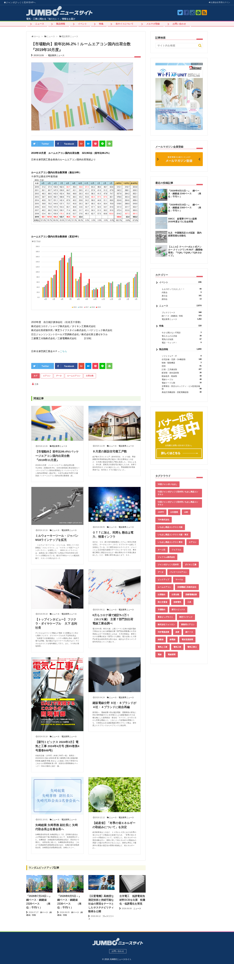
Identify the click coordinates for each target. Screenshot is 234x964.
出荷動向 (161, 594)
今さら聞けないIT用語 (182, 332)
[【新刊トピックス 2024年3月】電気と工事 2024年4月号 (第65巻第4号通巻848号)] (57, 694)
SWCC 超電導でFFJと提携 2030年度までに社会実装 (183, 220)
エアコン (47, 376)
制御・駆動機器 (182, 363)
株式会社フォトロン (166, 624)
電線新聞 (171, 654)
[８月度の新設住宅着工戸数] (115, 423)
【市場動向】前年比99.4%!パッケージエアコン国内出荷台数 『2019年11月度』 (57, 456)
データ (59, 376)
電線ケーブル (182, 379)
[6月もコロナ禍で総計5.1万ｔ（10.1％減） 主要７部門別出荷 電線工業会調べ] (115, 586)
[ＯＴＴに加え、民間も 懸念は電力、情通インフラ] (115, 504)
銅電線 (172, 639)
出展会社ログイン (220, 2)
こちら (63, 351)
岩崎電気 (177, 602)
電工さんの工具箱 (182, 336)
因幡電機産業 (191, 594)
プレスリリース (182, 312)
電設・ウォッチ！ (182, 342)
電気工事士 (192, 647)
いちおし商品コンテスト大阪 (170, 527)
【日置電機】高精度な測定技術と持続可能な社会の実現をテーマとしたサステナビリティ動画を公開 (101, 904)
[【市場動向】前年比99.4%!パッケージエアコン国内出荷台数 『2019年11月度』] (57, 423)
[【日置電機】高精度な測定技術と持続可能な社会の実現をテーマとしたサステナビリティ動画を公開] (101, 882)
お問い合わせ (179, 23)
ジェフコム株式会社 (166, 557)
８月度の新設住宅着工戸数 (109, 451)
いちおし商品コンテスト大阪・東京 (173, 534)
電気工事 (177, 647)
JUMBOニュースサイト (120, 959)
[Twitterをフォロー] (180, 12)
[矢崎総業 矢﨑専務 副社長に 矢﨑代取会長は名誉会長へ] (57, 795)
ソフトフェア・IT (182, 356)
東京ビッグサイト (165, 617)
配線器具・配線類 (182, 376)
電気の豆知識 (182, 339)
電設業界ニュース (56, 55)
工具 (189, 602)
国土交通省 (162, 602)
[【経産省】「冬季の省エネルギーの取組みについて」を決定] (115, 794)
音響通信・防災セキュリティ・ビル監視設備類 (182, 387)
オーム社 (161, 549)
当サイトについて (124, 23)
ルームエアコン (74, 376)
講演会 (182, 299)
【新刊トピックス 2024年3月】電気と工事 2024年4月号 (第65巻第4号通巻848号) (57, 746)
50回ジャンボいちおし (167, 484)
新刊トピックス (178, 609)
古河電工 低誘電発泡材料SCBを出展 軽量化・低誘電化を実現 (132, 900)
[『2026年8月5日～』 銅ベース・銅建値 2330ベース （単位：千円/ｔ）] (70, 885)
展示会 (182, 296)
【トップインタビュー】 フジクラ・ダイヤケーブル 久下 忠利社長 (56, 623)
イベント (82, 23)
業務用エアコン (188, 624)
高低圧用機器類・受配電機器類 (182, 392)
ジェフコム (176, 549)
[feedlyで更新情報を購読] (198, 12)
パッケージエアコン (178, 572)
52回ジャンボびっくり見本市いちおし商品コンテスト (178, 503)
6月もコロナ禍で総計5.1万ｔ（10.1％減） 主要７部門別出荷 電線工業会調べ (114, 619)
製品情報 (60, 23)
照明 (182, 366)
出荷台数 (90, 376)
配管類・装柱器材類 (182, 373)
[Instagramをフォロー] (192, 12)
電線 (160, 654)
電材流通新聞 (187, 639)
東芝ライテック (186, 617)
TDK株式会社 (163, 520)
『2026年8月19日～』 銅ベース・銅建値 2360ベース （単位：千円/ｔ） (184, 207)
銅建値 (160, 639)
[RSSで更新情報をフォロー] (204, 12)
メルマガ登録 (153, 23)
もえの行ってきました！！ (182, 289)
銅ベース (189, 632)
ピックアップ (163, 579)
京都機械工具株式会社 (186, 587)
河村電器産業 (163, 632)
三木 (36, 384)
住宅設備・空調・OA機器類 (182, 359)
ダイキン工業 (190, 564)
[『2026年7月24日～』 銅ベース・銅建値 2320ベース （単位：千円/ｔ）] (39, 885)
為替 (177, 632)
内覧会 (182, 292)
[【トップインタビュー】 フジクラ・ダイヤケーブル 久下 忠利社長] (57, 588)
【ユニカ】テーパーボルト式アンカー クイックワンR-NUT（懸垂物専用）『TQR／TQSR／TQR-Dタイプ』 (185, 251)
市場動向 (161, 609)
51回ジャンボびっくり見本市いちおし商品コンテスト (178, 493)
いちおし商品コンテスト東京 (170, 542)
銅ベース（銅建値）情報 (182, 316)
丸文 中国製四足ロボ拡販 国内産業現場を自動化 (185, 234)
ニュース (39, 23)
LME (186, 512)
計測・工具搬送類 (182, 369)
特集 (101, 23)
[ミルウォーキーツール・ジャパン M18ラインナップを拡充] (57, 506)
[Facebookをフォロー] (186, 12)
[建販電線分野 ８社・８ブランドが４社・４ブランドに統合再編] (115, 674)
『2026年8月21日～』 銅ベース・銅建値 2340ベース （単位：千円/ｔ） (184, 193)
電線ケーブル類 (182, 383)
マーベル (179, 579)
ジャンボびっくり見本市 (21, 2)
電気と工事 (162, 647)
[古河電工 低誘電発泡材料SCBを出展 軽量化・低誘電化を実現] (132, 885)
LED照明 (174, 512)
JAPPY (161, 512)
